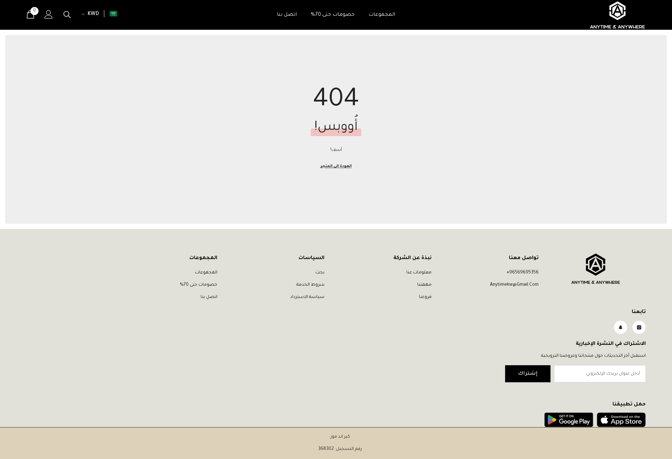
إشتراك (528, 374)
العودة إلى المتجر (336, 166)
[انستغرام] (639, 327)
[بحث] (67, 14)
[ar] (113, 13)
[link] (621, 419)
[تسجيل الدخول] (48, 14)
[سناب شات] (620, 327)
